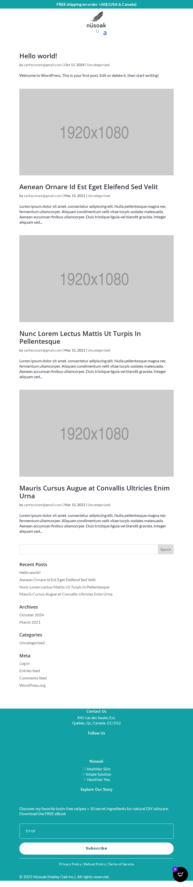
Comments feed (33, 677)
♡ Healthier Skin (96, 769)
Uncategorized (98, 65)
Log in (24, 663)
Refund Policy (95, 864)
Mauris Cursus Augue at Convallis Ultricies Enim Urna (94, 491)
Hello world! (38, 55)
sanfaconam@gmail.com (43, 65)
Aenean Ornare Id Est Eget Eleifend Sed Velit (88, 186)
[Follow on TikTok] (96, 740)
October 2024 (31, 614)
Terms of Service (121, 864)
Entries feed (29, 670)
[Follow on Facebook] (107, 740)
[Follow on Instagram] (86, 740)
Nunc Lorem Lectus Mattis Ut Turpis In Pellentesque (80, 337)
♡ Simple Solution (96, 774)
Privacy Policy (70, 864)
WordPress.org (32, 685)
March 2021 (29, 622)
